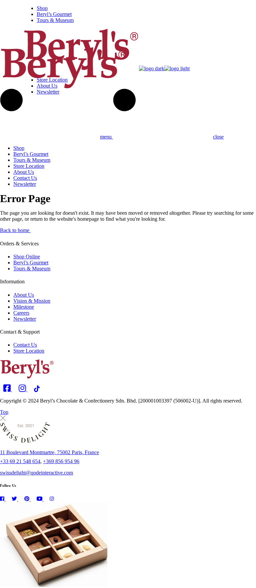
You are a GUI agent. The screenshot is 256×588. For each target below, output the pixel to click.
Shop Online (26, 256)
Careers (21, 313)
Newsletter (24, 319)
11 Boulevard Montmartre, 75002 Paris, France (49, 452)
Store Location (28, 351)
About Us (23, 295)
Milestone (23, 307)
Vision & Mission (31, 301)
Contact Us (25, 345)
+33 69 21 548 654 (20, 461)
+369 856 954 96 (61, 461)
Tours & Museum (31, 268)
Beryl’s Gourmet (30, 262)
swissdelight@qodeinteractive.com (36, 472)
